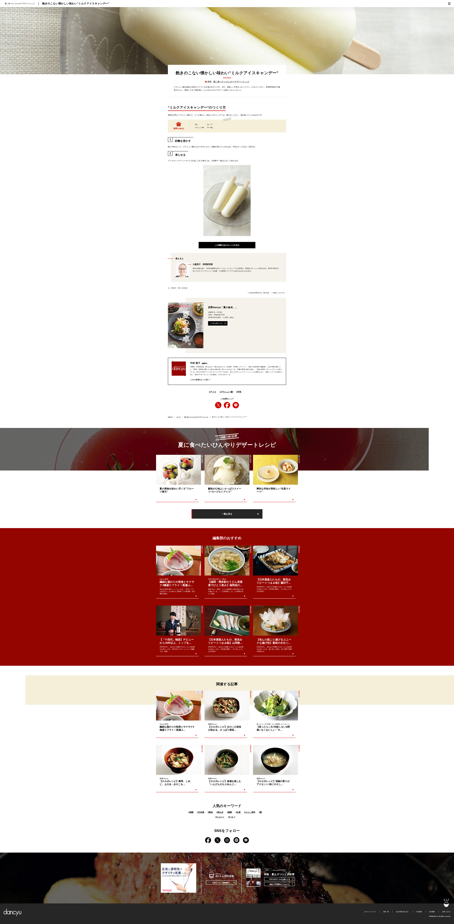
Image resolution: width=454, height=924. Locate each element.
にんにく (220, 817)
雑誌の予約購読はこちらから (280, 884)
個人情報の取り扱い (402, 912)
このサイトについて (369, 912)
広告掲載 (419, 912)
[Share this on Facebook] (227, 405)
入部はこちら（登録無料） (221, 883)
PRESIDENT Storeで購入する (279, 879)
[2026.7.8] (275, 705)
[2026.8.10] (227, 760)
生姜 (238, 812)
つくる (178, 417)
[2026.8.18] (227, 621)
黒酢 (229, 812)
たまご (231, 817)
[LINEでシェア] (236, 405)
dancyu (170, 417)
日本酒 (200, 812)
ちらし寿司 (249, 812)
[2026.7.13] (178, 760)
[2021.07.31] (275, 470)
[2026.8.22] (227, 561)
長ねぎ (219, 812)
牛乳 (238, 392)
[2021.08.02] (227, 470)
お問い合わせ (446, 912)
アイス (212, 392)
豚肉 (210, 812)
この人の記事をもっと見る (199, 380)
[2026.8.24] (227, 705)
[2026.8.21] (275, 561)
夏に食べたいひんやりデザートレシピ (231, 82)
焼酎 (191, 812)
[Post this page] (218, 405)
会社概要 (432, 912)
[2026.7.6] (275, 760)
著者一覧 (386, 912)
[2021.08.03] (178, 470)
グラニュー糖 (226, 392)
